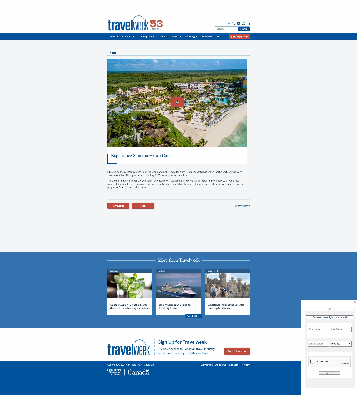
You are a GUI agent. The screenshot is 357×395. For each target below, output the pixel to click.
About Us (220, 364)
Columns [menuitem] (127, 36)
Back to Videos (242, 205)
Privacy (245, 364)
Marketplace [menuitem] (145, 36)
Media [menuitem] (175, 36)
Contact (233, 364)
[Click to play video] (177, 103)
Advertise (207, 364)
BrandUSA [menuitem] (207, 36)
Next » (143, 205)
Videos (112, 52)
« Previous (118, 205)
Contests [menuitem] (163, 36)
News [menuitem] (112, 36)
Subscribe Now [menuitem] (239, 36)
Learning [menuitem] (190, 36)
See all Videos (193, 316)
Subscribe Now (237, 351)
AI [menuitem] (218, 36)
